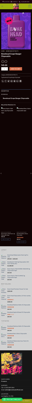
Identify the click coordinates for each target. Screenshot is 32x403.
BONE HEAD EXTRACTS (12, 51)
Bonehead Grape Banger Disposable (11, 77)
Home (3, 51)
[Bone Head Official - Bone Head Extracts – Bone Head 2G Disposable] (16, 6)
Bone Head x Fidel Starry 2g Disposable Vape (8, 234)
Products (4, 381)
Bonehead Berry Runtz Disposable (22, 234)
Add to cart (15, 69)
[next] (31, 176)
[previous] (1, 176)
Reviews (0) (4, 94)
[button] (12, 399)
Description (5, 91)
